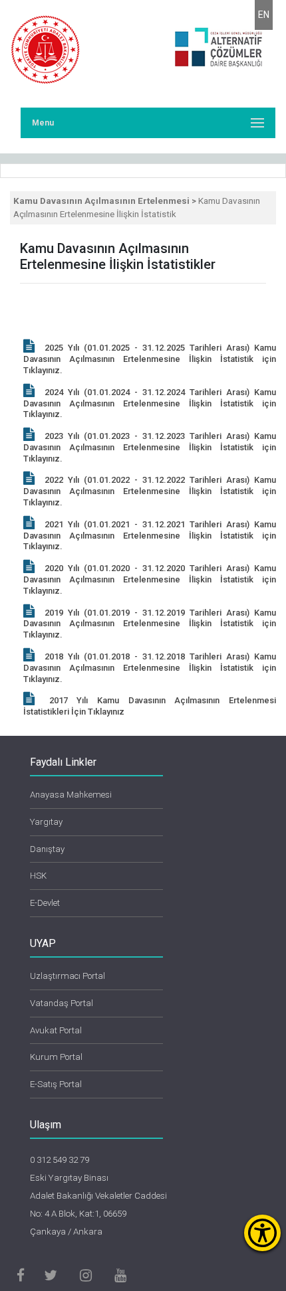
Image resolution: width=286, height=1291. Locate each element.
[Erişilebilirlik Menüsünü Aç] (262, 1233)
